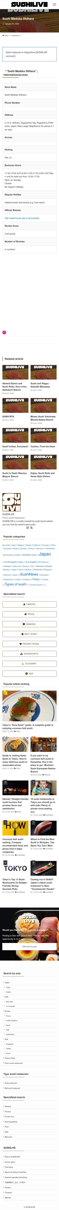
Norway (27, 566)
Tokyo (38, 579)
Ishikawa (28, 554)
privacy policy (10, 1162)
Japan (7, 982)
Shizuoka (39, 569)
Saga (15, 569)
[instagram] (27, 527)
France (33, 548)
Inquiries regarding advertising (16, 1177)
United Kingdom (11, 1020)
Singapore (9, 1044)
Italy (36, 555)
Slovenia (9, 575)
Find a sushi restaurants (14, 1063)
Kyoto (23, 562)
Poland (8, 569)
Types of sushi (18, 583)
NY (34, 566)
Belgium (22, 545)
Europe (25, 548)
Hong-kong (10, 555)
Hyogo (19, 555)
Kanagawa (14, 561)
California (38, 545)
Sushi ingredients (11, 1121)
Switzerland (10, 579)
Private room (9, 1116)
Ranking (8, 1106)
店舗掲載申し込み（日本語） (15, 1182)
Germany (41, 548)
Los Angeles (32, 561)
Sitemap (8, 1197)
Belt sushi (8, 1137)
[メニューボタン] (54, 4)
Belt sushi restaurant (12, 1088)
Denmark (9, 548)
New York (18, 566)
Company (8, 1192)
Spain (16, 575)
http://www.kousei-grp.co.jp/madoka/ (22, 218)
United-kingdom (38, 585)
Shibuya (30, 569)
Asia (15, 545)
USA (6, 996)
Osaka (8, 992)
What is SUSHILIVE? (12, 1156)
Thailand (28, 579)
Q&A (6, 1132)
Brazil (30, 545)
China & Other (10, 1058)
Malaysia (9, 566)
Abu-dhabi (7, 545)
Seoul (22, 569)
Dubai (17, 548)
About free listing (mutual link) (15, 1172)
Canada (47, 545)
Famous (8, 1111)
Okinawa (42, 566)
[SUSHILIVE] (29, 4)
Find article (9, 1167)
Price (7, 1126)
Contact (8, 1187)
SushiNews (31, 574)
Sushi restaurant (11, 1083)
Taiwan (20, 579)
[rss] (31, 527)
